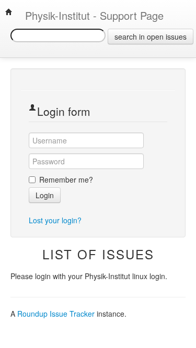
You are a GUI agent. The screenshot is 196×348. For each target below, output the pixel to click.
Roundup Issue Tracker (56, 313)
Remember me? (66, 179)
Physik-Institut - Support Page (88, 15)
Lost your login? (55, 220)
